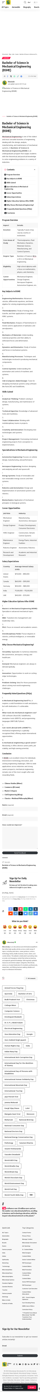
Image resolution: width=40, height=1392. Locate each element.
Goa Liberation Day (12, 1034)
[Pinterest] (25, 1364)
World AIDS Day (11, 1160)
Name (8, 805)
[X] (16, 1364)
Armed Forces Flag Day (14, 988)
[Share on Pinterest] (20, 909)
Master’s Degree (11, 791)
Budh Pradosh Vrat (12, 999)
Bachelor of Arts (25, 994)
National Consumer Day (14, 1126)
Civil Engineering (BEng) (13, 795)
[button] (32, 1387)
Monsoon (30, 1114)
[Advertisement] (20, 31)
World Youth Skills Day (14, 1195)
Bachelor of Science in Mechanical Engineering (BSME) (19, 866)
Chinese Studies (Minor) (13, 783)
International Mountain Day (16, 1085)
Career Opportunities (14, 193)
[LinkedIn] (28, 1364)
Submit (20, 1356)
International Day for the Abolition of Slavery (19, 1064)
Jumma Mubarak (11, 1102)
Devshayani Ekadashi (13, 1017)
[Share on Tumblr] (35, 909)
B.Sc (34, 256)
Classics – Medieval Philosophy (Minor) (19, 798)
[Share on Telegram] (15, 913)
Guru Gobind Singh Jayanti (15, 1040)
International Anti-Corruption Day (18, 1057)
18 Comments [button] (32, 978)
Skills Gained (11, 183)
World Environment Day (14, 1183)
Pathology (9, 1143)
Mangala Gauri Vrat (12, 1114)
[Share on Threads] (20, 913)
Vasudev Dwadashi (12, 1154)
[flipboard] (34, 1364)
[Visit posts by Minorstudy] (4, 942)
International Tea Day (13, 1091)
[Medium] (31, 1364)
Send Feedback (20, 853)
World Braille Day (12, 1166)
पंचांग (31, 1195)
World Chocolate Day (13, 1178)
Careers (6, 58)
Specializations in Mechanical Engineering (16, 188)
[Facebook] (14, 1364)
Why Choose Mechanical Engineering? (20, 205)
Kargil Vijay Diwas (12, 1108)
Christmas (30, 999)
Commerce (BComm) (12, 787)
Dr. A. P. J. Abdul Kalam (14, 1023)
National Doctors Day (13, 1131)
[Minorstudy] (8, 2)
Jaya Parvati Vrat (11, 1097)
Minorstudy (11, 81)
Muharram (9, 1120)
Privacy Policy (8, 1388)
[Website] (37, 942)
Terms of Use (19, 1388)
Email (7, 815)
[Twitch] (37, 1364)
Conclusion (11, 213)
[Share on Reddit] (10, 913)
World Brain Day (11, 1172)
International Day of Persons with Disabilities (18, 1072)
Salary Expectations (14, 197)
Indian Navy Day (11, 1051)
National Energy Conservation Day (19, 1137)
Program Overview (13, 175)
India (28, 1046)
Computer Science (12, 1011)
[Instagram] (23, 1364)
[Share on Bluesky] (25, 913)
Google (30, 1034)
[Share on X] (11, 76)
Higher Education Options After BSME (20, 201)
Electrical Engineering (13, 1028)
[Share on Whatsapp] (14, 76)
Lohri (27, 1108)
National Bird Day (26, 1120)
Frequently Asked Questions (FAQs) (19, 209)
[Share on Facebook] (7, 76)
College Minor (10, 1005)
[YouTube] (19, 1364)
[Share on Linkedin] (30, 909)
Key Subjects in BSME (14, 179)
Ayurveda (8, 994)
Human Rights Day (12, 1046)
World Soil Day (11, 1189)
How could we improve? (12, 825)
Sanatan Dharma (26, 1143)
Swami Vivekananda (13, 1149)
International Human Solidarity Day (19, 1079)
